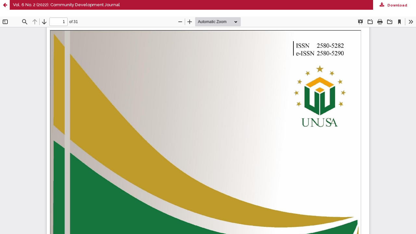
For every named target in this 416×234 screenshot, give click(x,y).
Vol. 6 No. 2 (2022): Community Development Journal (66, 4)
